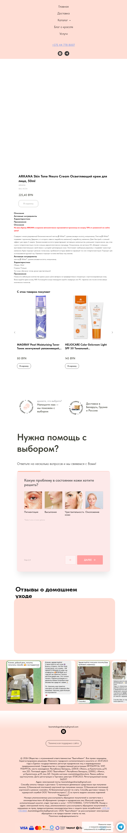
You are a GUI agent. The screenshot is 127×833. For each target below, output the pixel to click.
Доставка (63, 13)
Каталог (63, 20)
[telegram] (67, 53)
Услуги (63, 34)
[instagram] (60, 53)
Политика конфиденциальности (63, 816)
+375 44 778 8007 (63, 45)
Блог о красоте (63, 27)
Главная (63, 6)
